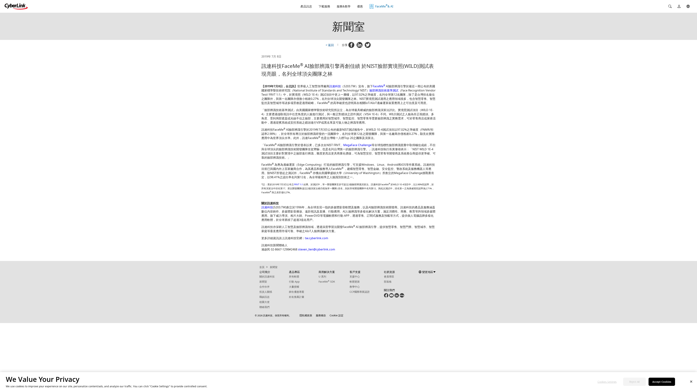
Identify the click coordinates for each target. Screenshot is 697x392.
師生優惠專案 (296, 291)
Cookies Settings (607, 382)
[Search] (669, 6)
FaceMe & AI (384, 6)
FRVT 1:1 (298, 184)
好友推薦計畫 (296, 297)
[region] (348, 382)
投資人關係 (265, 291)
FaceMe (379, 86)
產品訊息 (306, 6)
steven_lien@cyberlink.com (316, 249)
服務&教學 (343, 6)
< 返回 (330, 45)
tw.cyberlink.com (316, 238)
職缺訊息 (264, 297)
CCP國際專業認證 (360, 291)
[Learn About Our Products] (402, 296)
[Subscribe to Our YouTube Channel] (391, 296)
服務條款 (321, 315)
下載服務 (324, 6)
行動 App (294, 281)
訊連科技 (335, 86)
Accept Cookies (661, 382)
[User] (679, 6)
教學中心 (355, 286)
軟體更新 (355, 281)
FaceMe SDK (327, 281)
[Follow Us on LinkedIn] (396, 296)
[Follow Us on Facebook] (386, 296)
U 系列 (322, 276)
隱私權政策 (305, 315)
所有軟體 (294, 276)
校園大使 (264, 302)
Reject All (634, 382)
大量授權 (294, 286)
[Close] (691, 381)
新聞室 (263, 281)
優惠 (360, 6)
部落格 (388, 281)
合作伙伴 (264, 286)
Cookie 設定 (336, 315)
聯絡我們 (264, 307)
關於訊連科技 (267, 276)
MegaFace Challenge (357, 145)
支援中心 (355, 276)
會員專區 (389, 276)
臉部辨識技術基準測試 (383, 90)
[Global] (688, 6)
